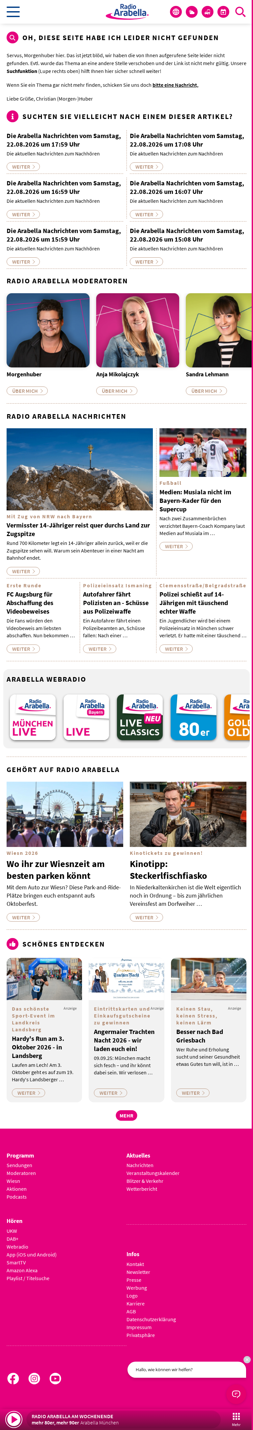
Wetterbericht (141, 1188)
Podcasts (17, 1196)
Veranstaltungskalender (153, 1173)
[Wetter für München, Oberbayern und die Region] (192, 12)
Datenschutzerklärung (151, 1319)
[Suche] (240, 12)
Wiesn (13, 1181)
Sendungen (19, 1165)
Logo (132, 1295)
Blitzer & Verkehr (144, 1181)
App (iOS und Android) (32, 1254)
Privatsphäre (140, 1335)
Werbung (136, 1287)
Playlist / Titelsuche (28, 1278)
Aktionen (17, 1188)
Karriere (135, 1303)
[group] (33, 717)
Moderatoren (21, 1173)
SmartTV (16, 1262)
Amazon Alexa (22, 1270)
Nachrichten (140, 1165)
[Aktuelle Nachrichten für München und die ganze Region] (176, 12)
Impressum (139, 1327)
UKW (12, 1231)
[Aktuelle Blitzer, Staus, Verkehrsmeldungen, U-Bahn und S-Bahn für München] (207, 12)
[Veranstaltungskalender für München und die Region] (223, 12)
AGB (131, 1311)
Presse (133, 1280)
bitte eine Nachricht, (175, 85)
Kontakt (135, 1264)
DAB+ (12, 1238)
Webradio (17, 1246)
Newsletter (138, 1272)
